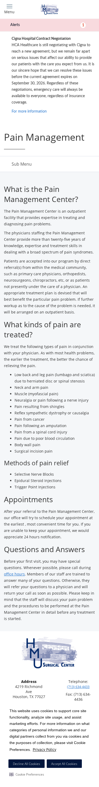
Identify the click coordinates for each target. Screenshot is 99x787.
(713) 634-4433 (78, 687)
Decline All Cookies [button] (26, 764)
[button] (26, 774)
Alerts (47, 25)
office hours (14, 574)
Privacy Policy (44, 749)
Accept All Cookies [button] (64, 764)
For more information (29, 111)
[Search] (83, 8)
